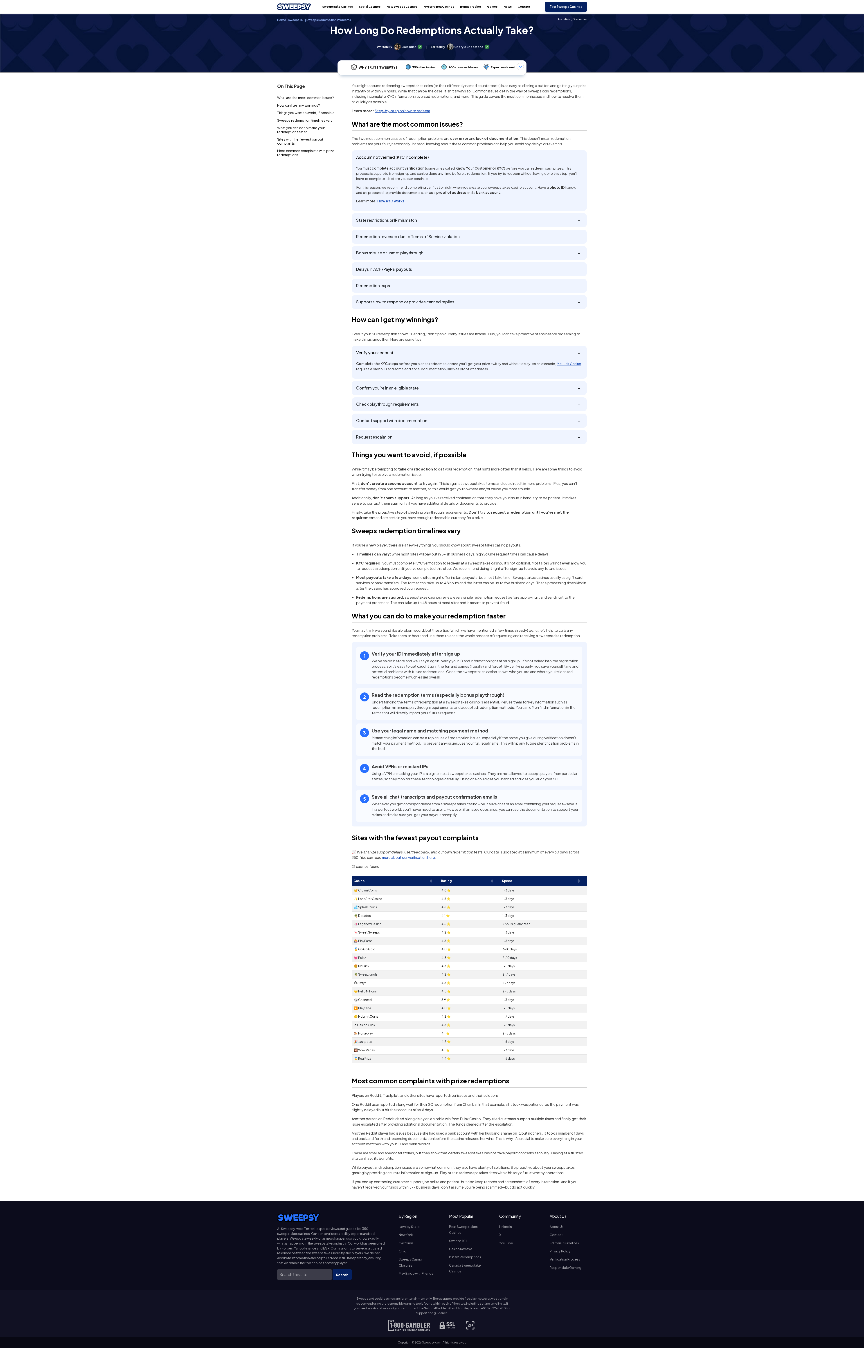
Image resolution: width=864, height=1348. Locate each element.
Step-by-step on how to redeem (402, 110)
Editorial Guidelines (564, 1243)
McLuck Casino (569, 363)
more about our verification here (408, 857)
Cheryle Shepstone (468, 47)
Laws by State (409, 1227)
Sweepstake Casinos (337, 6)
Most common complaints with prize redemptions (305, 152)
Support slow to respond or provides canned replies (405, 301)
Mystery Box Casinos (438, 6)
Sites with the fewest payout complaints (300, 141)
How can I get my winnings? (298, 105)
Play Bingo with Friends (416, 1273)
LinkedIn (505, 1227)
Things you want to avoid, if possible (306, 112)
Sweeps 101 (296, 20)
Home (281, 20)
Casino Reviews (460, 1249)
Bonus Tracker (470, 6)
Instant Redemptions (465, 1257)
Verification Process (565, 1259)
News (508, 6)
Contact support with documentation (391, 420)
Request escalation (374, 436)
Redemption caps (373, 285)
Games (492, 6)
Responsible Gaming (565, 1267)
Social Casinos (369, 6)
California (406, 1243)
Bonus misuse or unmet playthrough (389, 252)
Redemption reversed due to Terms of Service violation (408, 236)
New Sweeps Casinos (402, 6)
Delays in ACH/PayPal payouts (384, 269)
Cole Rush (408, 47)
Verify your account (374, 352)
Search (342, 1274)
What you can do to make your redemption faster (301, 129)
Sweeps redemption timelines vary (305, 120)
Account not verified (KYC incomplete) (392, 157)
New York (406, 1235)
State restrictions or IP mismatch (386, 220)
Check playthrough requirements (387, 404)
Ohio (402, 1251)
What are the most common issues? (305, 97)
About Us (556, 1227)
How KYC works (390, 201)
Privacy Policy (560, 1251)
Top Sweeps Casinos (566, 6)
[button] (431, 881)
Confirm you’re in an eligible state (387, 387)
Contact (524, 6)
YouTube (506, 1243)
